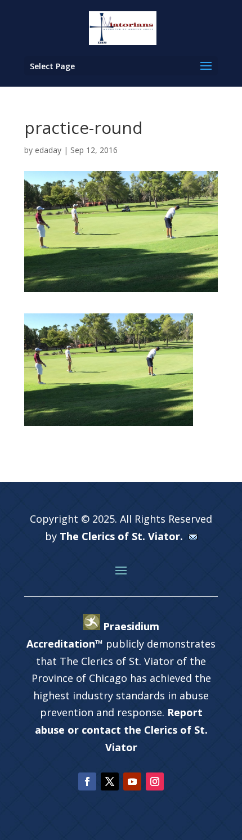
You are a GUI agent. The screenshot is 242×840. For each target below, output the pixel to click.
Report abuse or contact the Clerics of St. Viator (121, 729)
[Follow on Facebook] (87, 781)
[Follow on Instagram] (155, 781)
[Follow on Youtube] (132, 781)
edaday (48, 150)
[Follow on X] (110, 781)
